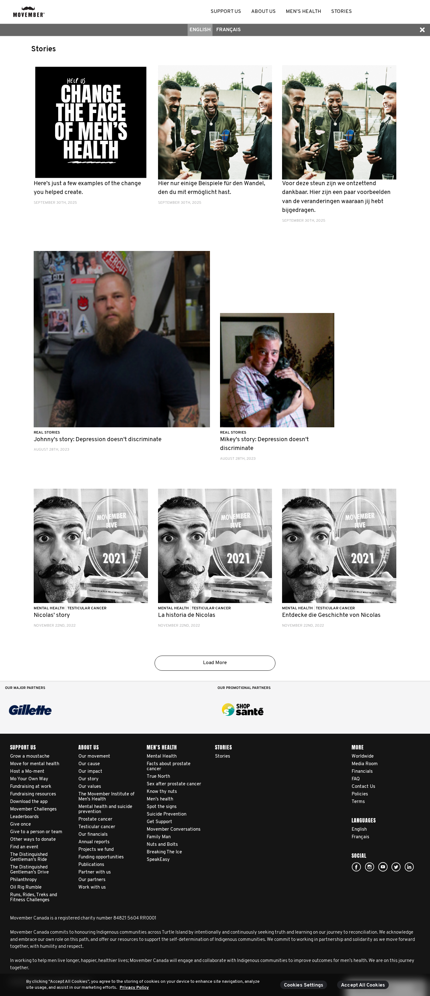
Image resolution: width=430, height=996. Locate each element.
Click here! (369, 867)
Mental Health (49, 608)
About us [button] (263, 11)
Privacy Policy (134, 987)
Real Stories (47, 433)
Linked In (409, 867)
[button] (422, 30)
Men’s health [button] (303, 11)
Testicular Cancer (86, 608)
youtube (383, 867)
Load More (215, 662)
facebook (356, 867)
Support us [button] (226, 11)
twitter (396, 867)
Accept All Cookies (363, 985)
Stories (43, 49)
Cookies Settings (304, 985)
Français (228, 29)
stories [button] (341, 11)
